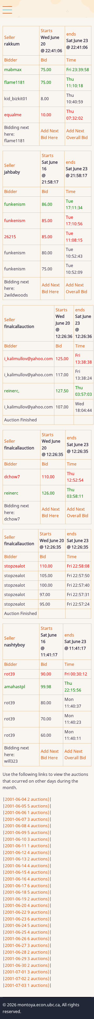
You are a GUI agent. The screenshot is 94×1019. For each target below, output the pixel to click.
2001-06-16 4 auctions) (27, 879)
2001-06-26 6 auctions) (27, 938)
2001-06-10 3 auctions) (27, 839)
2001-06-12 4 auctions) (27, 852)
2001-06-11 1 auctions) (27, 846)
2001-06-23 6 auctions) (27, 919)
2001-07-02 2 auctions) (27, 978)
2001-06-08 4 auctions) (27, 826)
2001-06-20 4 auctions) (27, 905)
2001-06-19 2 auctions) (27, 899)
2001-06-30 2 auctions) (27, 965)
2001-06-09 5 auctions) (27, 832)
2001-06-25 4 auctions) (27, 932)
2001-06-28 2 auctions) (27, 952)
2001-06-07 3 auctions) (27, 819)
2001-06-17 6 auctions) (27, 885)
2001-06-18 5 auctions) (27, 892)
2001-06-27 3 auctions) (27, 945)
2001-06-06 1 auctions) (27, 812)
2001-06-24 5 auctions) (27, 925)
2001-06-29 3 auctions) (27, 958)
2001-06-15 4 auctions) (27, 872)
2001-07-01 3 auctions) (27, 972)
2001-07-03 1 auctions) (27, 985)
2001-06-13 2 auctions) (27, 859)
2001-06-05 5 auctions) (27, 806)
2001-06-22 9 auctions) (27, 912)
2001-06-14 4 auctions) (27, 865)
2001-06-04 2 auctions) (27, 799)
